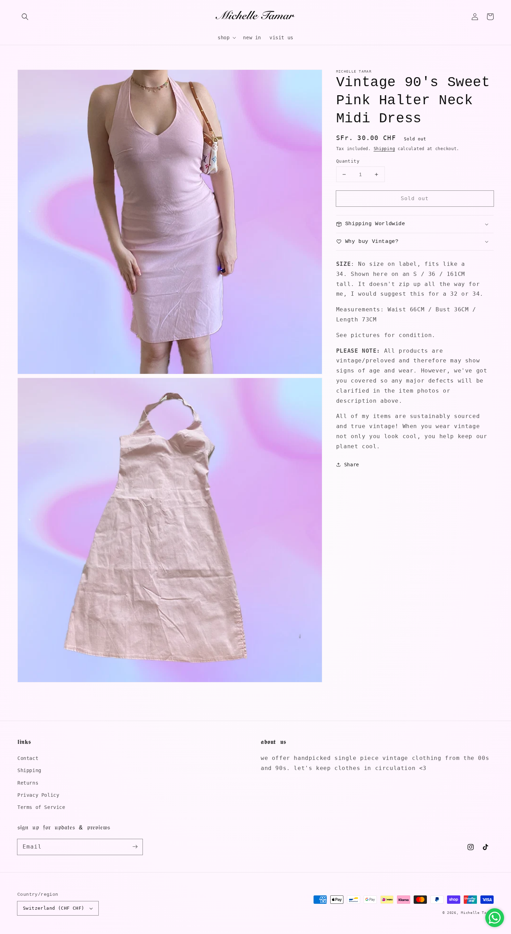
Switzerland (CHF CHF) (53, 908)
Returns (27, 783)
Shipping (384, 148)
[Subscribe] (135, 846)
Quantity (347, 161)
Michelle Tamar (477, 913)
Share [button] (351, 464)
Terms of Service (41, 807)
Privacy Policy (38, 795)
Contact (27, 758)
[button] (25, 16)
